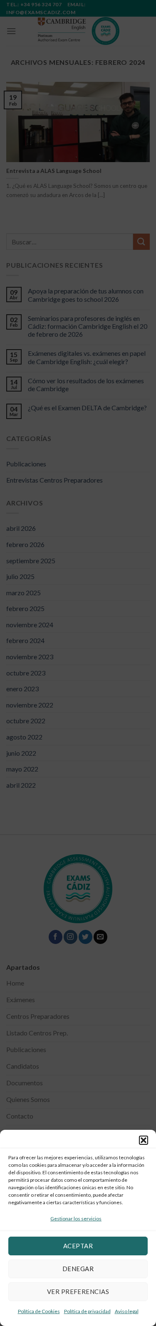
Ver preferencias (78, 1291)
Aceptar (78, 1246)
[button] (143, 1140)
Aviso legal (127, 1311)
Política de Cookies (39, 1311)
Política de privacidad (87, 1311)
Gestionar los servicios (76, 1218)
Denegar (78, 1268)
